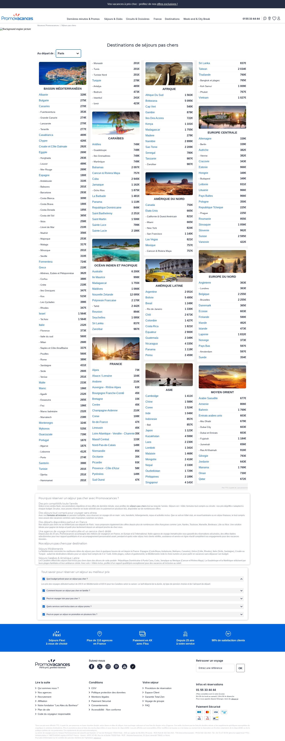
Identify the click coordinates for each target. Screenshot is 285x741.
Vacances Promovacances (48, 25)
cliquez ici (97, 738)
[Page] (91, 666)
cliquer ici (234, 699)
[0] (274, 18)
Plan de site (44, 709)
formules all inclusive (56, 515)
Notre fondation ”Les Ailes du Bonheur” (58, 705)
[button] (56, 638)
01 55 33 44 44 (251, 19)
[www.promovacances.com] (17, 17)
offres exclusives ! (167, 4)
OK (240, 668)
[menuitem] (84, 19)
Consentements (99, 705)
